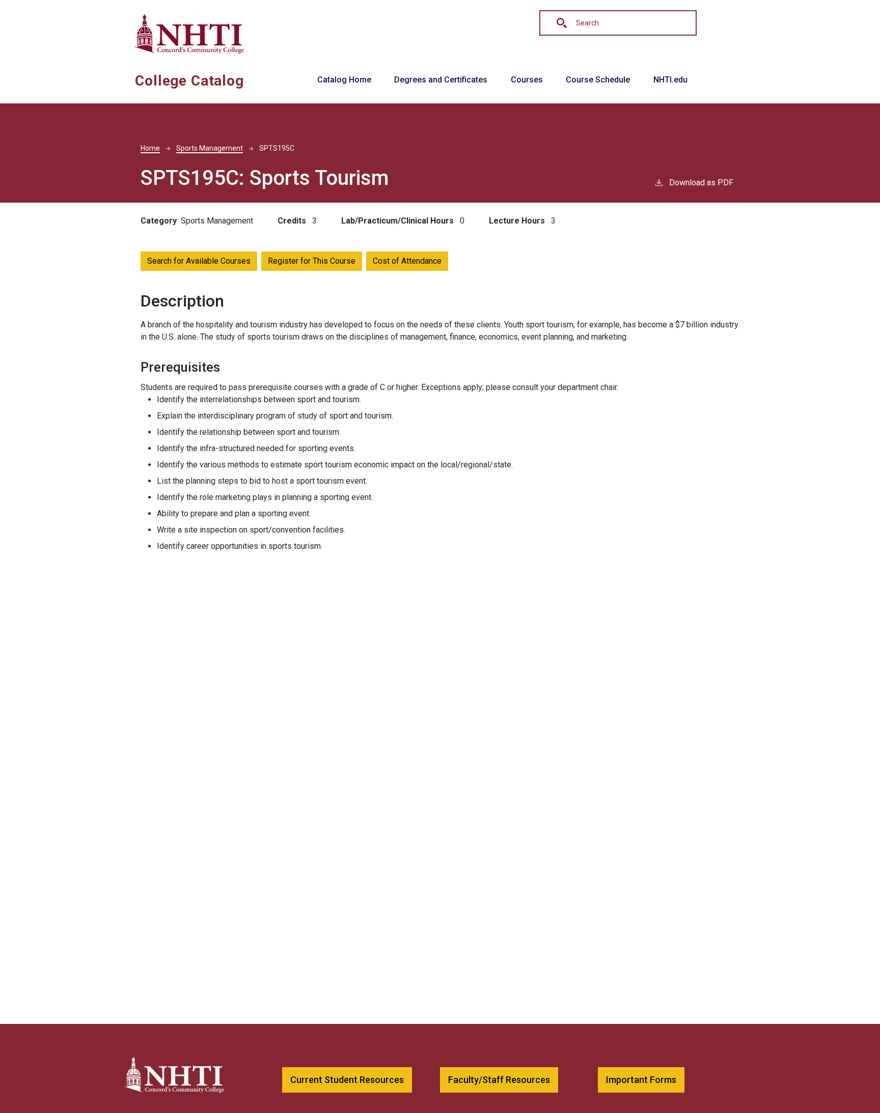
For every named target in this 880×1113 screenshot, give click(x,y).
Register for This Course (311, 261)
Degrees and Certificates (440, 80)
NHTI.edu (670, 80)
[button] (347, 1080)
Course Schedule (598, 80)
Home (150, 148)
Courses (527, 80)
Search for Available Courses (199, 261)
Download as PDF (701, 182)
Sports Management (209, 148)
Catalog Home (344, 80)
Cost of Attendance (407, 261)
